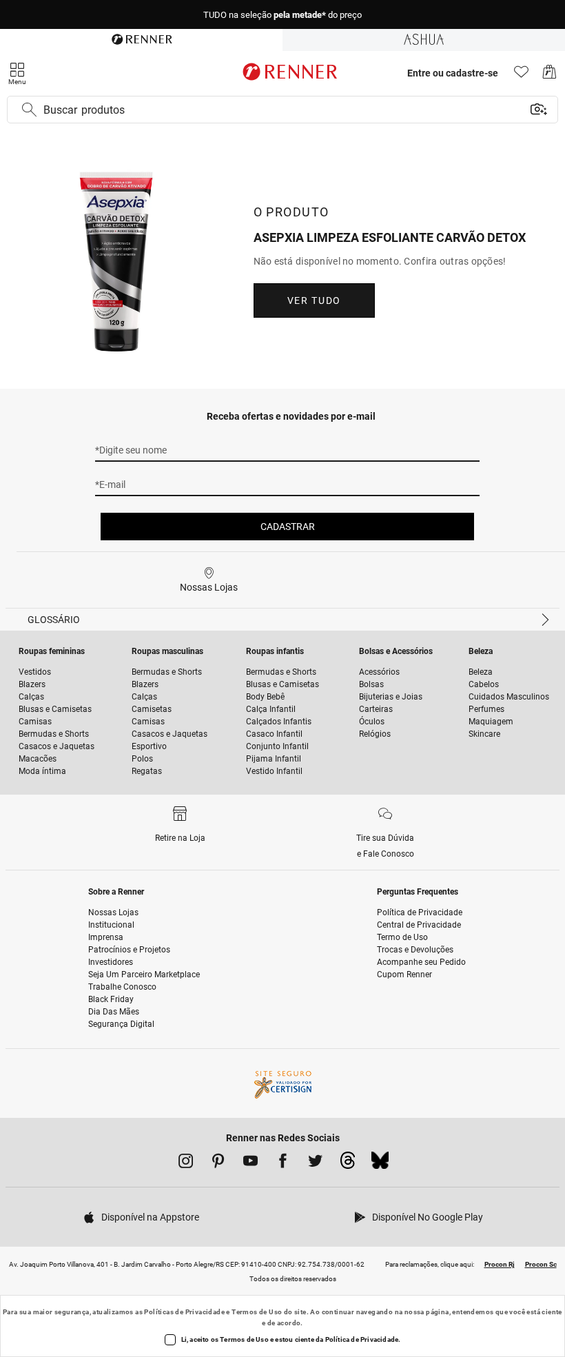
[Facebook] (282, 1163)
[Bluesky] (380, 1164)
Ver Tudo (314, 300)
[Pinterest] (218, 1163)
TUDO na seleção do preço (282, 15)
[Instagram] (185, 1163)
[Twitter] (315, 1163)
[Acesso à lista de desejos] (521, 75)
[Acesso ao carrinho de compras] (549, 75)
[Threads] (347, 1164)
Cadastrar (287, 526)
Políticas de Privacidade (184, 1312)
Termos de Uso (257, 1312)
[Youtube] (250, 1163)
